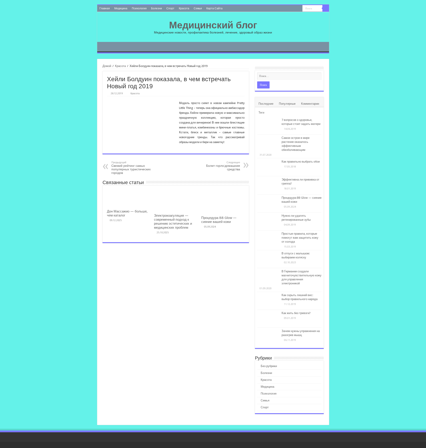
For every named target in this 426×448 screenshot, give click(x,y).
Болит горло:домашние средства (223, 166)
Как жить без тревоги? (296, 313)
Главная (104, 8)
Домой (107, 66)
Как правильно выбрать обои (301, 161)
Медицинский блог (213, 25)
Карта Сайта (214, 8)
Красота (184, 8)
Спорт (170, 8)
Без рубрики (269, 366)
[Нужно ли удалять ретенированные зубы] (268, 221)
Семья (198, 8)
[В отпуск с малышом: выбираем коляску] (268, 259)
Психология (139, 8)
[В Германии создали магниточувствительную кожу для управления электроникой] (268, 277)
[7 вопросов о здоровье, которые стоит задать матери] (268, 125)
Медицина (120, 8)
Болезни (156, 8)
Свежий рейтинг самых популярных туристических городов (131, 168)
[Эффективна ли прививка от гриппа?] (268, 185)
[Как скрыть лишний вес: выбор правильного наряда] (268, 300)
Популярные (287, 103)
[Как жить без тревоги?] (268, 318)
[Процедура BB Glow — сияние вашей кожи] (268, 203)
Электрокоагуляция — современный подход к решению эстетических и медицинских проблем (173, 222)
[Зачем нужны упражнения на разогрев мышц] (268, 336)
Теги (261, 112)
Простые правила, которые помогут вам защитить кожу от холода (300, 237)
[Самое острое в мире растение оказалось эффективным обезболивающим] (268, 143)
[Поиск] (325, 8)
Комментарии (310, 103)
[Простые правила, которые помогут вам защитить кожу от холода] (268, 239)
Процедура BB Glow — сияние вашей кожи (219, 220)
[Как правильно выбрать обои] (268, 167)
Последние (265, 103)
